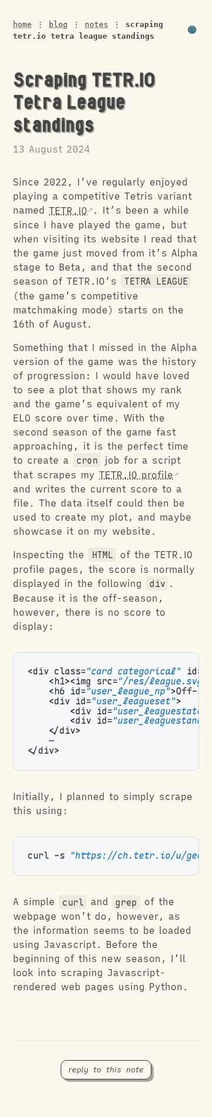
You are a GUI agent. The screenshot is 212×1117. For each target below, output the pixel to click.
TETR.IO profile (136, 475)
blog (58, 24)
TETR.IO (68, 211)
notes (96, 24)
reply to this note (106, 1069)
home (22, 24)
